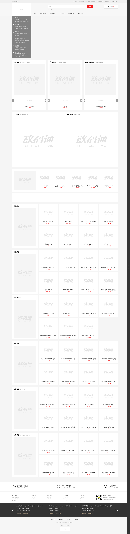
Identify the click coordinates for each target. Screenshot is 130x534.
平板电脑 (17, 33)
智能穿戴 (17, 39)
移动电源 (21, 28)
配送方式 (53, 519)
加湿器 (16, 48)
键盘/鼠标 (17, 35)
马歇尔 (16, 55)
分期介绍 (33, 498)
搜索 (90, 6)
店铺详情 (18, 513)
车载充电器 (17, 42)
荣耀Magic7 (26, 21)
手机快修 (65, 500)
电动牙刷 (21, 48)
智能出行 (22, 39)
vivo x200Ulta (23, 19)
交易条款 (82, 498)
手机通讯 (17, 17)
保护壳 (20, 26)
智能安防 (22, 49)
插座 (25, 48)
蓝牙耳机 (26, 28)
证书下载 (63, 525)
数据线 (24, 26)
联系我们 (82, 500)
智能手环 (22, 41)
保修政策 (65, 498)
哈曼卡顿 (24, 55)
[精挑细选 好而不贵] (25, 456)
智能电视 (17, 49)
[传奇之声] (25, 410)
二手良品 (62, 13)
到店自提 (49, 498)
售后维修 (52, 13)
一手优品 (71, 13)
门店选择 (67, 525)
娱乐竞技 (22, 53)
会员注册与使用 (15, 498)
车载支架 (23, 42)
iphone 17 (17, 19)
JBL (28, 55)
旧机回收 (43, 13)
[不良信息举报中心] (65, 529)
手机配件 (17, 24)
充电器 (16, 28)
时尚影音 (17, 53)
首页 (35, 13)
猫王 (20, 55)
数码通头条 (14, 500)
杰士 (19, 56)
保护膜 (16, 26)
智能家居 (17, 46)
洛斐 (16, 56)
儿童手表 (27, 41)
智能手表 (17, 41)
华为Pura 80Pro (18, 21)
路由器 (25, 33)
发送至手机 (25, 513)
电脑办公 (17, 32)
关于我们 (61, 519)
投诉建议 (69, 519)
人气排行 (80, 13)
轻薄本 (21, 33)
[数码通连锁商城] (21, 9)
